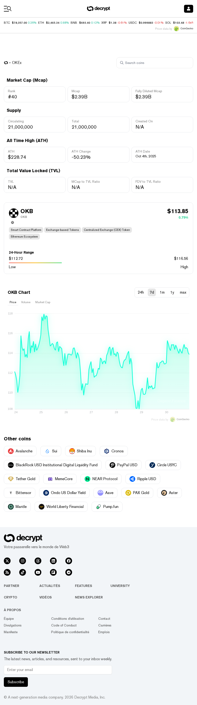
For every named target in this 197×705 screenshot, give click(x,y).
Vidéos (45, 597)
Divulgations (13, 625)
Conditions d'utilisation (67, 618)
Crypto (10, 597)
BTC (7, 22)
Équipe (9, 618)
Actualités (49, 586)
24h (141, 292)
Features (83, 586)
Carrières (104, 625)
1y (172, 292)
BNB (74, 22)
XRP (104, 22)
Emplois (104, 632)
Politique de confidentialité (70, 632)
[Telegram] (68, 572)
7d (152, 292)
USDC (133, 22)
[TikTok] (22, 572)
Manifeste (11, 632)
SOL (168, 22)
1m (162, 292)
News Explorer (89, 597)
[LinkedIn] (53, 560)
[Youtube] (38, 572)
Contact (104, 618)
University (120, 586)
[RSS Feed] (7, 572)
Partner (11, 586)
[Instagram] (22, 560)
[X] (7, 560)
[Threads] (38, 560)
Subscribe (16, 682)
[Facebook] (68, 560)
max (183, 292)
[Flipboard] (53, 572)
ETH (41, 22)
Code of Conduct (64, 625)
